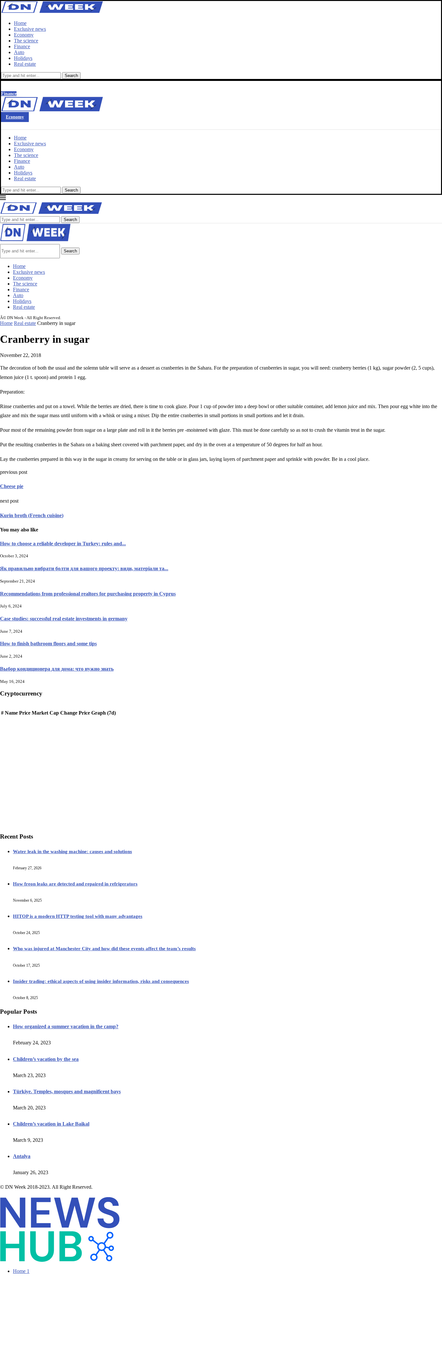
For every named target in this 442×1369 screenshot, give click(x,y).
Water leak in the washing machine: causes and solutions (72, 851)
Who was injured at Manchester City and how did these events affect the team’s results (104, 948)
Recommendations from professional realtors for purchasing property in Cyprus (88, 593)
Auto (19, 52)
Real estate (25, 64)
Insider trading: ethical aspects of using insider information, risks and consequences (101, 981)
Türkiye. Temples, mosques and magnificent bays (67, 1091)
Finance (22, 46)
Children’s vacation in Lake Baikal (51, 1124)
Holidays (23, 58)
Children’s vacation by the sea (46, 1059)
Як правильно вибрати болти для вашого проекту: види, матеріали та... (84, 568)
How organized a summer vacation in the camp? (65, 1026)
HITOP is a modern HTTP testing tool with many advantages (77, 916)
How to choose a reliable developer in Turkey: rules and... (63, 543)
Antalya (21, 1156)
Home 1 (21, 1271)
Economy (24, 35)
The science (26, 40)
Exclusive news (30, 29)
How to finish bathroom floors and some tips (48, 643)
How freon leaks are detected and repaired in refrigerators (75, 883)
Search (71, 75)
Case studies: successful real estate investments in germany (63, 618)
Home (20, 23)
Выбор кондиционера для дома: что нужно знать (57, 669)
